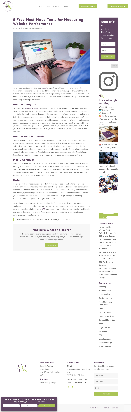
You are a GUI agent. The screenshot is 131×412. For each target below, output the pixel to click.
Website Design (37, 28)
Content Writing (105, 298)
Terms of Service (111, 408)
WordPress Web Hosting (50, 372)
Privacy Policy (94, 408)
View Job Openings (48, 383)
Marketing (25, 28)
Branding (102, 287)
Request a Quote (118, 6)
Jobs (101, 324)
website (44, 88)
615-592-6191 (79, 375)
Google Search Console (28, 136)
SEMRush (28, 159)
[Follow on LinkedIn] (76, 387)
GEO (101, 308)
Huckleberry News (106, 316)
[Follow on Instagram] (68, 387)
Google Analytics (24, 104)
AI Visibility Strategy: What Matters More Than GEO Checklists (108, 255)
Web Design (45, 369)
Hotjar (17, 180)
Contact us (52, 245)
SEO (30, 28)
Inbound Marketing (107, 320)
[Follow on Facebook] (72, 387)
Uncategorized (105, 339)
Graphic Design (105, 312)
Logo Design (104, 327)
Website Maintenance (108, 346)
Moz (16, 159)
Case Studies (104, 294)
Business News (105, 290)
